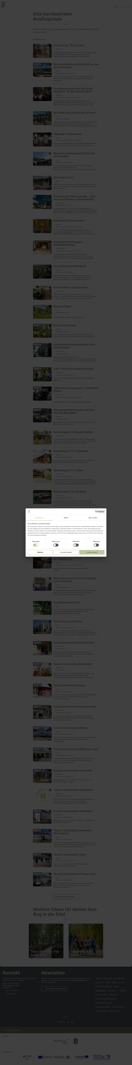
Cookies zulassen (91, 552)
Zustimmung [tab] (39, 517)
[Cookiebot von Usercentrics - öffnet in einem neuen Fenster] (96, 511)
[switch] (55, 545)
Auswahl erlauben (66, 552)
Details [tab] (66, 517)
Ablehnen (40, 552)
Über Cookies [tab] (93, 517)
